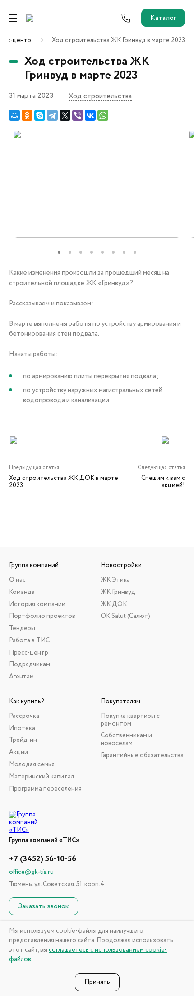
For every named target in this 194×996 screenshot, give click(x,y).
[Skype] (39, 115)
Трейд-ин (23, 740)
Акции (18, 752)
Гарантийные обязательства (142, 755)
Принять (97, 982)
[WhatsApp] (102, 115)
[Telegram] (52, 115)
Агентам (21, 677)
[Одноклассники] (27, 115)
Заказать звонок (43, 906)
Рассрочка (24, 716)
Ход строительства (100, 96)
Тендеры (22, 628)
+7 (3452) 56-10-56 (42, 859)
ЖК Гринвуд (118, 592)
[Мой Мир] (14, 115)
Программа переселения (45, 789)
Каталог (163, 18)
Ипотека (22, 728)
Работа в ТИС (29, 641)
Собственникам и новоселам (126, 739)
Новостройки (121, 565)
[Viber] (77, 115)
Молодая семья (32, 764)
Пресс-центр (28, 653)
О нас (17, 580)
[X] (65, 115)
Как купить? (26, 702)
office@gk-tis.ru (31, 872)
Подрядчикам (29, 665)
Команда (22, 592)
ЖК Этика (115, 580)
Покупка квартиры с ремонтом (130, 720)
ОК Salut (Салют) (125, 616)
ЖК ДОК (114, 604)
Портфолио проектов (42, 616)
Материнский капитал (41, 777)
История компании (37, 604)
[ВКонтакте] (90, 115)
